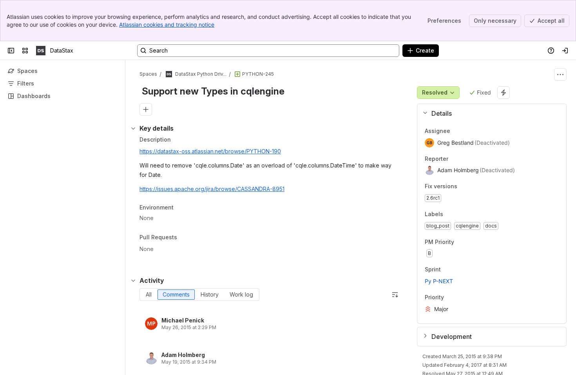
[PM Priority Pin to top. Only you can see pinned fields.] (471, 242)
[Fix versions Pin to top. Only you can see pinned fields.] (463, 187)
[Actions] (560, 74)
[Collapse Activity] (133, 280)
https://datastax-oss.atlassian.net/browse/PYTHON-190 (210, 151)
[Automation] (503, 92)
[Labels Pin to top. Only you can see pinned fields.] (449, 214)
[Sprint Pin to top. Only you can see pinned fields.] (458, 270)
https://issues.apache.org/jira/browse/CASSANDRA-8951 (211, 189)
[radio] (149, 294)
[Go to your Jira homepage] (40, 50)
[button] (488, 113)
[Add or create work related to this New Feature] (145, 109)
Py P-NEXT (439, 281)
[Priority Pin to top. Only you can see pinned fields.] (450, 297)
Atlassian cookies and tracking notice (166, 24)
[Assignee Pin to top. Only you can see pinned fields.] (456, 131)
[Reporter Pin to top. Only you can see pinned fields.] (454, 159)
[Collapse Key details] (133, 128)
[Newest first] (395, 294)
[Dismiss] (164, 313)
